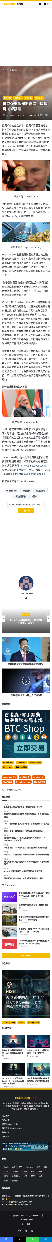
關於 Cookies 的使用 (10, 1124)
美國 (40, 1176)
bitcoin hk (21, 762)
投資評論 (7, 98)
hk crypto (7, 767)
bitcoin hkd (8, 762)
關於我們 (5, 1116)
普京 (35, 496)
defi (13, 1167)
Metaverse (29, 1167)
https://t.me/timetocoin (32, 473)
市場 (32, 1172)
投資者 (40, 1172)
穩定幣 (33, 1176)
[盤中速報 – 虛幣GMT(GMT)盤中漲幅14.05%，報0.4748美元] (9, 932)
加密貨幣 (41, 490)
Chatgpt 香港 (33, 1022)
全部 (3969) (26, 955)
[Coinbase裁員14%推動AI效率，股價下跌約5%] (38, 1041)
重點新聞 (38, 98)
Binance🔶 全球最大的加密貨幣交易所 (17, 1202)
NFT (38, 1167)
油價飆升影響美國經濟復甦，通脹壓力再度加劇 (26, 621)
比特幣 (5, 1176)
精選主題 (28, 98)
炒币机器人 (16, 1176)
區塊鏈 (24, 1172)
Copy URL (26, 510)
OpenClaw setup (23, 782)
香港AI (21, 1022)
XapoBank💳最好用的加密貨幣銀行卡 (16, 1204)
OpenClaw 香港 (9, 777)
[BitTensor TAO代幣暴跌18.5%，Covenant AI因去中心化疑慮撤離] (13, 1069)
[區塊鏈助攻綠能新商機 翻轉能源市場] (9, 909)
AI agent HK (38, 777)
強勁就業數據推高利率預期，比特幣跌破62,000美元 (12, 1053)
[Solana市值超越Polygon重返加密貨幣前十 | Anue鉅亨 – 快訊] (9, 944)
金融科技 (15, 1181)
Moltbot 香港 (39, 782)
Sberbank (12, 490)
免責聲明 (5, 1136)
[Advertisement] (26, 34)
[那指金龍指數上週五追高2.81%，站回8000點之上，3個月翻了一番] (9, 897)
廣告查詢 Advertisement (12, 1128)
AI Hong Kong (9, 1022)
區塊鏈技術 (21, 496)
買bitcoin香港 (21, 767)
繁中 (23, 1224)
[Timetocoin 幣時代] (12, 4)
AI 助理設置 (24, 777)
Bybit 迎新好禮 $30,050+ (12, 790)
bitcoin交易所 (35, 762)
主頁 (6, 70)
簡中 (28, 1224)
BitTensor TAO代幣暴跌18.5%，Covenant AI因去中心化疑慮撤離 (13, 1081)
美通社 (5, 1181)
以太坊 (5, 1172)
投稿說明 (5, 1132)
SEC (45, 1167)
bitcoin (6, 1167)
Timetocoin (10, 115)
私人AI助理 (7, 782)
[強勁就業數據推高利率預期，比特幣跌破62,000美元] (13, 1041)
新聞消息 (13, 70)
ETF (20, 1167)
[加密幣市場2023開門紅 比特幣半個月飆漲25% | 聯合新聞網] (9, 920)
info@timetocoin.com (33, 465)
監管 (25, 1176)
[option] (26, 618)
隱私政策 (5, 1120)
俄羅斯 (27, 490)
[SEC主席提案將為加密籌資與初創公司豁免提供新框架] (38, 1069)
